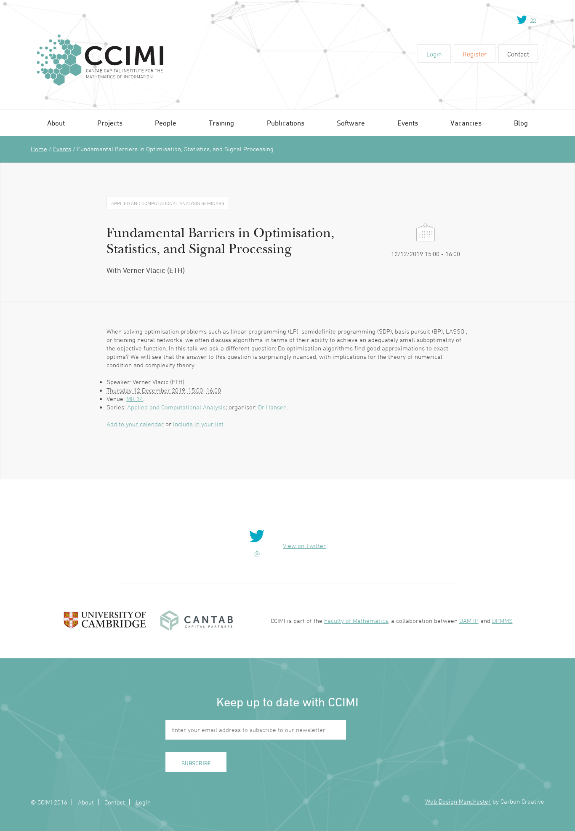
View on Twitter (304, 545)
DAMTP (469, 620)
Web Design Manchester (458, 801)
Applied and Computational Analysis (176, 407)
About (56, 123)
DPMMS (502, 620)
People (165, 123)
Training (221, 123)
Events (407, 123)
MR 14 (134, 398)
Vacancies (466, 123)
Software (351, 123)
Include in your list (198, 424)
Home (39, 148)
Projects (109, 123)
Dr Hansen (272, 407)
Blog (521, 123)
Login (434, 54)
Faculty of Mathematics (356, 620)
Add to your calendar (135, 424)
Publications (285, 123)
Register (475, 54)
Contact (518, 54)
